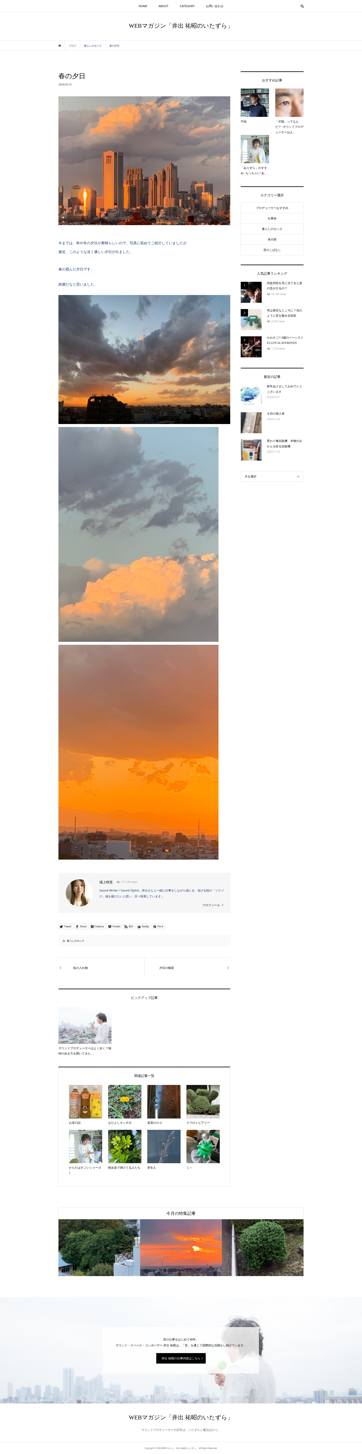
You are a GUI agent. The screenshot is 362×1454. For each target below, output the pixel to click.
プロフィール (211, 905)
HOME (142, 6)
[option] (99, 1247)
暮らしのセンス (75, 940)
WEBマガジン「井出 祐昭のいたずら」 (181, 25)
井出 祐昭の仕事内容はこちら (181, 1358)
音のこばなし (272, 250)
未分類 (272, 239)
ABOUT (163, 6)
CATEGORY (187, 6)
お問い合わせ (215, 6)
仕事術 (272, 218)
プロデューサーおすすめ (272, 208)
